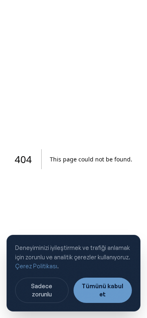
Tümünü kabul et (102, 290)
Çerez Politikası (36, 266)
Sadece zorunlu (41, 290)
